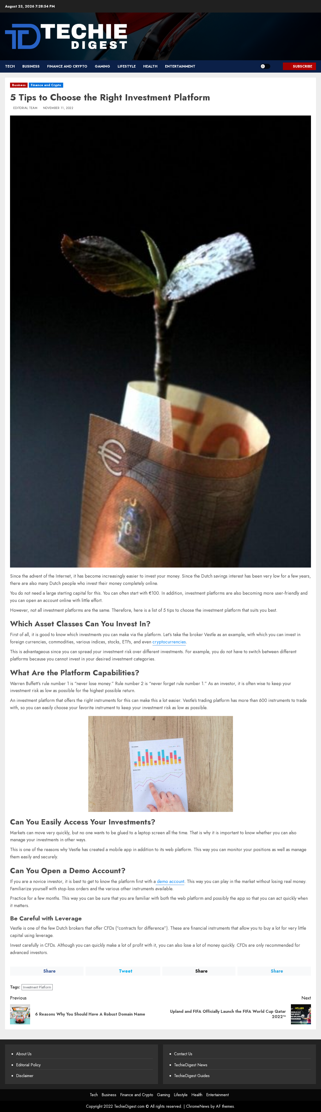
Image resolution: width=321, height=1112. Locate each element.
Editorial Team (25, 108)
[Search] (277, 66)
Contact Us (183, 1054)
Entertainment (180, 66)
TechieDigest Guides (192, 1076)
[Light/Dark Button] (265, 66)
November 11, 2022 (58, 108)
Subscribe (302, 66)
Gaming (102, 66)
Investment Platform (37, 987)
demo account (170, 881)
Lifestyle (127, 66)
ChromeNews (197, 1106)
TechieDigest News (190, 1065)
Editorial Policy (28, 1065)
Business (31, 66)
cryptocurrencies (169, 642)
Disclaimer (24, 1076)
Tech (10, 66)
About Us (24, 1054)
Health (150, 66)
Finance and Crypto (67, 66)
